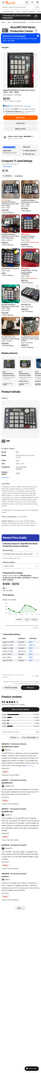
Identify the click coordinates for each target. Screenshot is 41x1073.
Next (19, 908)
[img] (27, 136)
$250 (31, 651)
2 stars (4, 723)
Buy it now (20, 118)
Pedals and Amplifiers (28, 11)
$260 (31, 642)
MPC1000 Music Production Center (25, 374)
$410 (30, 660)
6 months (19, 619)
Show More (5, 477)
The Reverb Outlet (8, 11)
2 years (34, 619)
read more (31, 765)
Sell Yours (30, 688)
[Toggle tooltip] (9, 47)
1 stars (4, 726)
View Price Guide (11, 688)
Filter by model (8, 550)
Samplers (19, 469)
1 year (27, 619)
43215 (19, 101)
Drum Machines (21, 467)
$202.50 (32, 645)
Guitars (18, 11)
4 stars (4, 717)
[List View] (6, 170)
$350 (31, 654)
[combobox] (18, 554)
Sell (27, 2)
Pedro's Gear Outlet (15, 136)
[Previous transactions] (33, 676)
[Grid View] (3, 170)
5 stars (4, 714)
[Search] (37, 7)
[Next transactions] (36, 676)
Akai (17, 452)
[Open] (36, 554)
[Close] (38, 36)
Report (5, 772)
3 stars (4, 720)
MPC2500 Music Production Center (9, 374)
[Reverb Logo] (10, 2)
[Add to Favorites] (36, 31)
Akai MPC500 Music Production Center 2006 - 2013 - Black (19, 91)
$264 (31, 648)
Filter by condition (9, 562)
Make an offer (20, 129)
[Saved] (32, 2)
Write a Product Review (20, 709)
